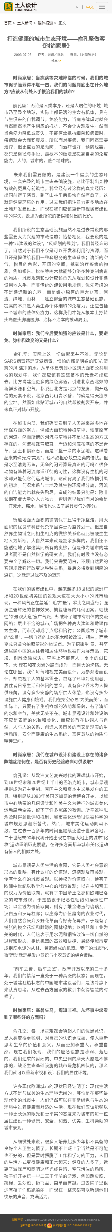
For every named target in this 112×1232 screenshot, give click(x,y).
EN (76, 7)
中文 (90, 7)
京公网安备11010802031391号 (72, 1225)
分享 (54, 61)
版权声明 (17, 1219)
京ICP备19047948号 (33, 1225)
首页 (8, 23)
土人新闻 (24, 23)
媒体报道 (45, 23)
